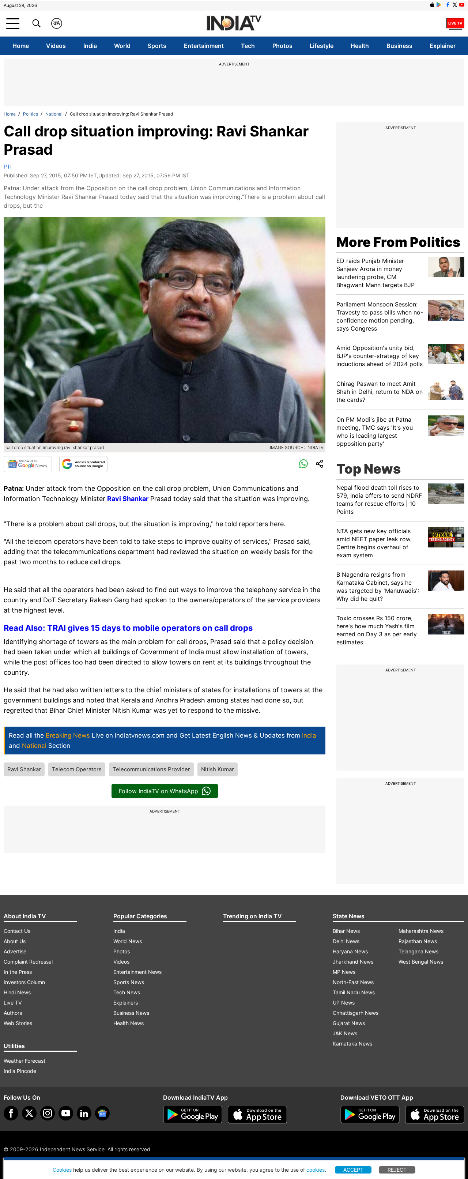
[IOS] (432, 4)
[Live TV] (455, 23)
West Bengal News (421, 961)
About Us (15, 941)
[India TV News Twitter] (454, 4)
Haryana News (350, 951)
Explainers (125, 1002)
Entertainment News (137, 972)
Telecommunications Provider (151, 769)
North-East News (353, 982)
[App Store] (257, 1114)
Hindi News (17, 992)
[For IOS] (434, 1114)
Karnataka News (352, 1043)
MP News (344, 972)
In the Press (18, 972)
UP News (344, 1002)
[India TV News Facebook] (447, 4)
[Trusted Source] (83, 464)
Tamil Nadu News (354, 992)
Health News (128, 1023)
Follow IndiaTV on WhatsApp (158, 791)
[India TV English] (234, 23)
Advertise (15, 951)
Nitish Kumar (217, 769)
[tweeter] (29, 1113)
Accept (353, 1170)
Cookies (62, 1170)
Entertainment (204, 45)
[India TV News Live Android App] (192, 1114)
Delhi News (346, 941)
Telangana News (418, 951)
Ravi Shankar (127, 498)
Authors (13, 1013)
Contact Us (17, 931)
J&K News (345, 1033)
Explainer (443, 45)
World (122, 45)
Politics (30, 114)
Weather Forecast (24, 1061)
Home (20, 45)
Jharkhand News (353, 961)
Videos (56, 45)
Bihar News (346, 931)
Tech (248, 45)
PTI (8, 166)
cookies (315, 1170)
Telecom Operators (77, 769)
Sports (157, 45)
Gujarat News (349, 1023)
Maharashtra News (421, 931)
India (90, 45)
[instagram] (47, 1113)
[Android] (439, 4)
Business (399, 45)
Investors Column (24, 982)
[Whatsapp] (303, 464)
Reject (397, 1170)
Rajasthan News (418, 941)
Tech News (126, 992)
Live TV (13, 1002)
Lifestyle (321, 45)
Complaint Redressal (28, 961)
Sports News (128, 982)
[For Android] (370, 1114)
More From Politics (398, 242)
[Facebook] (11, 1113)
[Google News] (28, 464)
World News (127, 941)
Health (360, 45)
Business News (131, 1013)
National (54, 114)
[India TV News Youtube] (461, 4)
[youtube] (65, 1113)
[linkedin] (84, 1113)
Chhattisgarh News (355, 1013)
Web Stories (18, 1023)
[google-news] (102, 1113)
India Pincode (20, 1071)
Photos (282, 45)
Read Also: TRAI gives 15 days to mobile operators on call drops (128, 628)
